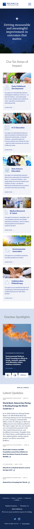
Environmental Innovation (12, 398)
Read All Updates (23, 387)
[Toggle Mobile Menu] (29, 4)
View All (23, 375)
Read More (9, 368)
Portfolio (6, 498)
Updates (20, 498)
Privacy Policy (26, 523)
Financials (28, 498)
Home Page (10, 4)
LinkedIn (19, 519)
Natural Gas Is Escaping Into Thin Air (15, 482)
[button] (8, 375)
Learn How (8, 107)
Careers (17, 500)
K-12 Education (7, 464)
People (14, 498)
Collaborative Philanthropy (12, 445)
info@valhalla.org (17, 509)
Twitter (15, 519)
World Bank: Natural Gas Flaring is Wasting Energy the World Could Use (17, 406)
